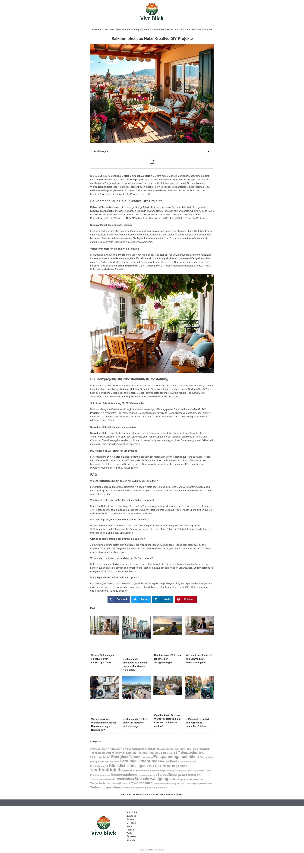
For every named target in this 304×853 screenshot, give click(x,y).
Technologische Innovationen (108, 783)
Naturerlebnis (129, 771)
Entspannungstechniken (176, 756)
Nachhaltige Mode (175, 765)
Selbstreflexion (191, 774)
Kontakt (207, 29)
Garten (130, 819)
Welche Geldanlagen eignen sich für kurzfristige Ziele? (102, 659)
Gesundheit (123, 29)
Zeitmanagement (158, 787)
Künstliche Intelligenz (129, 765)
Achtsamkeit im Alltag (119, 749)
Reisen (179, 29)
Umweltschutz (140, 783)
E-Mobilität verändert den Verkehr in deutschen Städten (197, 723)
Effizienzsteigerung (190, 752)
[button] (209, 151)
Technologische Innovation (186, 779)
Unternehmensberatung (164, 784)
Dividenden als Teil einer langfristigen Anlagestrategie (167, 659)
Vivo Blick (97, 29)
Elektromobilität (100, 757)
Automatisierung (166, 749)
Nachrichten (158, 29)
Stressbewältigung (151, 779)
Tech (187, 29)
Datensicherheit (116, 752)
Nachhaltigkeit (106, 769)
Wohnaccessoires (204, 784)
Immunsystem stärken (186, 762)
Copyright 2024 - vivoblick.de (152, 850)
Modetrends (155, 766)
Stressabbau (123, 779)
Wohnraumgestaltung (106, 787)
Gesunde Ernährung (139, 761)
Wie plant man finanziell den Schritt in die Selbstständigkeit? (199, 659)
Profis (170, 29)
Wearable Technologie (186, 784)
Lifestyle (136, 29)
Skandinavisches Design (101, 779)
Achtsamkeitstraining (145, 748)
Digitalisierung (167, 753)
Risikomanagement (147, 775)
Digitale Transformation (142, 752)
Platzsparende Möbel (199, 770)
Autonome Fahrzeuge (185, 749)
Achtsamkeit (98, 748)
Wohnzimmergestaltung (135, 787)
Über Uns (131, 836)
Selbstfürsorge (169, 775)
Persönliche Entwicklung (150, 770)
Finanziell (110, 29)
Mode (146, 29)
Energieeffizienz (125, 757)
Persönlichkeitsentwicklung (175, 771)
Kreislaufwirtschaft (99, 766)
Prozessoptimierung (100, 775)
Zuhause (196, 29)
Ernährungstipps (110, 762)
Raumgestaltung (124, 774)
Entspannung (147, 757)
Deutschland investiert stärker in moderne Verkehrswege (135, 723)
